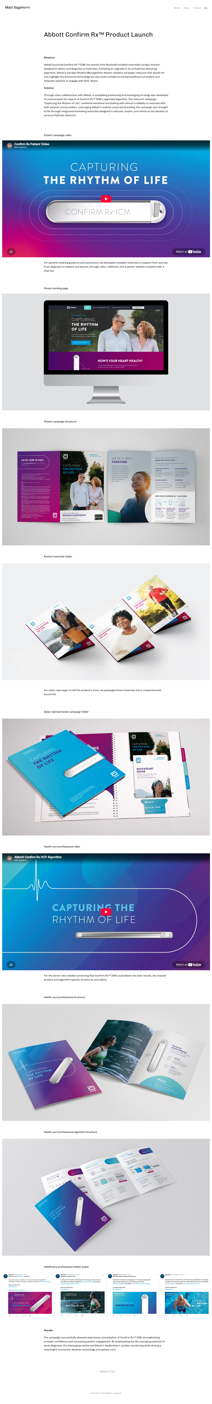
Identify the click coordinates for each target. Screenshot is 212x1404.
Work (177, 7)
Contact (197, 7)
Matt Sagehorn (17, 7)
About (187, 7)
